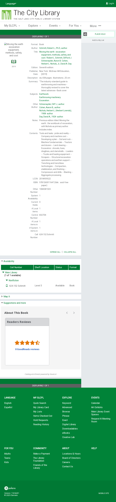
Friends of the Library (40, 466)
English (7, 403)
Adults (7, 453)
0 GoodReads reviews (27, 349)
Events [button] (53, 25)
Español (8, 407)
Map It (7, 296)
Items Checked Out (42, 416)
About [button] (65, 448)
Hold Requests (40, 420)
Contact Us (67, 466)
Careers (66, 462)
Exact (65, 420)
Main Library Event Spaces (100, 413)
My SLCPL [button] (11, 25)
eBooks (66, 433)
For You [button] (74, 25)
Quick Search (39, 403)
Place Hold (100, 34)
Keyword (66, 403)
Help (94, 448)
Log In (111, 3)
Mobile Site (104, 493)
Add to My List (98, 40)
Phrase (65, 416)
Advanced (67, 407)
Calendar (95, 403)
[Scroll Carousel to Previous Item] (67, 313)
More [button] (93, 26)
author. (53, 48)
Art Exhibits (97, 407)
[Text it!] (7, 285)
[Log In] (107, 3)
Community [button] (39, 448)
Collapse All (70, 252)
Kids (6, 462)
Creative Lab (68, 437)
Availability (9, 261)
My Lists (37, 411)
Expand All (55, 252)
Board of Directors (71, 458)
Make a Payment (41, 453)
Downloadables (70, 428)
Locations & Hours (71, 453)
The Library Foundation (38, 459)
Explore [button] (33, 25)
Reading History (41, 424)
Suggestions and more (15, 303)
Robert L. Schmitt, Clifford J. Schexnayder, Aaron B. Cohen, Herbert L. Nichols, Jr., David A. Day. (55, 58)
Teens (7, 458)
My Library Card (41, 407)
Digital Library (69, 424)
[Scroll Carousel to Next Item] (74, 313)
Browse (66, 411)
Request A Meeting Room (100, 420)
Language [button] (9, 397)
